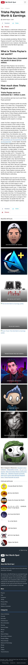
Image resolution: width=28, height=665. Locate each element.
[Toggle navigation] (25, 2)
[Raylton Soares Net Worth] (14, 234)
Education (3, 618)
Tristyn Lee (4, 473)
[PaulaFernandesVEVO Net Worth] (14, 425)
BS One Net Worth (13, 493)
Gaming (3, 625)
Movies (2, 629)
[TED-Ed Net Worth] (14, 316)
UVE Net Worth (12, 528)
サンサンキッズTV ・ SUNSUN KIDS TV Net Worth (17, 507)
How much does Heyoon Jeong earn (16, 471)
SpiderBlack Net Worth (14, 380)
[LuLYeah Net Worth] (14, 452)
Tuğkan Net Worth (13, 542)
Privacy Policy (4, 601)
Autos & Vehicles (5, 614)
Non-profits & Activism (6, 636)
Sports (2, 647)
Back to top (23, 550)
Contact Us (3, 604)
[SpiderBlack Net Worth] (14, 370)
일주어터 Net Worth (13, 535)
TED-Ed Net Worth (14, 326)
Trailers (2, 649)
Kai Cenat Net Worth (14, 514)
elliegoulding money (13, 470)
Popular (3, 593)
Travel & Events (5, 651)
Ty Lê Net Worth (12, 521)
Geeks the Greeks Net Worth (16, 500)
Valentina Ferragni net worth (16, 473)
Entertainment (4, 620)
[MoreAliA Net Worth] (14, 261)
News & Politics (4, 634)
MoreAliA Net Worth (14, 272)
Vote (2, 595)
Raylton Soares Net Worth (14, 244)
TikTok (2, 599)
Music (2, 631)
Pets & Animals (4, 640)
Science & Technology (6, 643)
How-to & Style (4, 627)
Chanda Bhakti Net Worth (15, 486)
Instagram (7, 8)
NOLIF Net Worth (14, 408)
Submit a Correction (6, 606)
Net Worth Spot (10, 2)
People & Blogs (4, 638)
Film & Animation (5, 623)
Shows (2, 645)
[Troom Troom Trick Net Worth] (14, 343)
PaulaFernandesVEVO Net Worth (14, 435)
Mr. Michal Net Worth (14, 299)
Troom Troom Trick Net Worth (14, 353)
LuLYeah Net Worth (14, 462)
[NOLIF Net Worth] (14, 397)
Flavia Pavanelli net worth (11, 477)
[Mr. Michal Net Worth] (14, 289)
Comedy (3, 616)
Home (2, 8)
